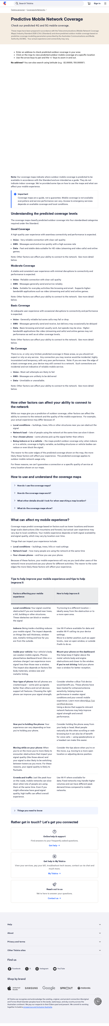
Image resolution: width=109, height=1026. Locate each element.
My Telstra (53, 873)
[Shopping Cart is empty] (89, 3)
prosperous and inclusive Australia (37, 1007)
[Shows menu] (105, 3)
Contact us (53, 898)
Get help (53, 845)
